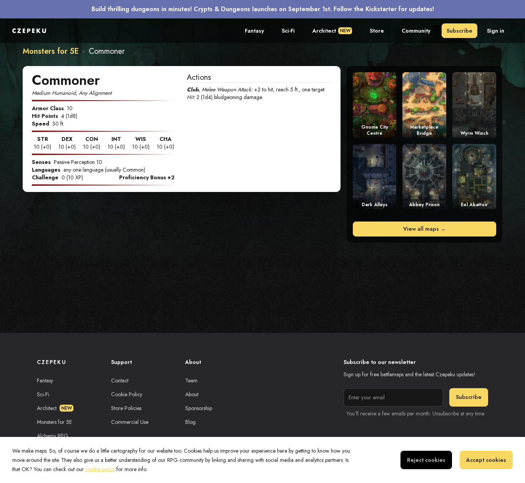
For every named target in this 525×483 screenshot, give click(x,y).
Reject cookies (426, 460)
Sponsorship (198, 408)
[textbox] (259, 93)
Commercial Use (129, 422)
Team (191, 380)
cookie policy (100, 469)
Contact (119, 380)
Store (377, 31)
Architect (331, 31)
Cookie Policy (126, 394)
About (191, 394)
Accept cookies (486, 460)
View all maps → (424, 229)
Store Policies (126, 408)
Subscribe (459, 31)
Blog (190, 422)
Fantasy (254, 31)
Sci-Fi (288, 31)
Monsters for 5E (51, 51)
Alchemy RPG (52, 436)
